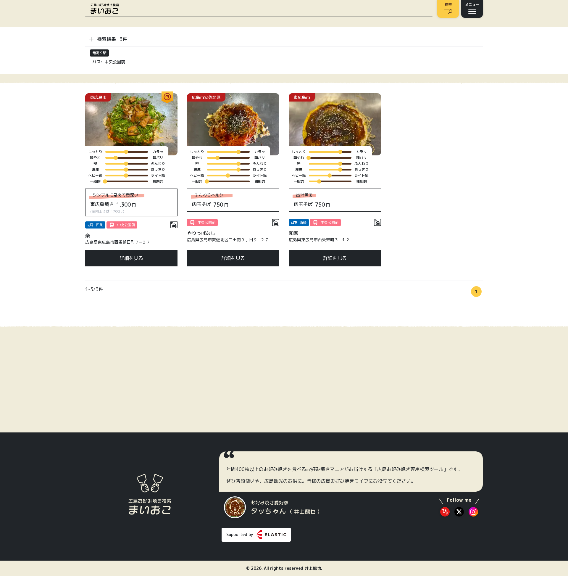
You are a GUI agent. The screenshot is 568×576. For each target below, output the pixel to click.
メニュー (472, 4)
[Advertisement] (436, 130)
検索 (448, 4)
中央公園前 (114, 62)
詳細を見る (131, 258)
